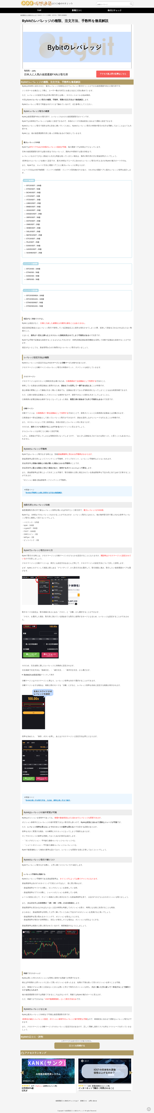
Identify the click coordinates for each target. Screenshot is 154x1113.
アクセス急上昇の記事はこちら (113, 74)
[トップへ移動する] (46, 5)
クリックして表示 (39, 675)
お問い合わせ (93, 1101)
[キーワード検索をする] (131, 4)
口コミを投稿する (77, 1045)
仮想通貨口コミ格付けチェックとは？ (67, 1101)
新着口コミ (83, 1101)
